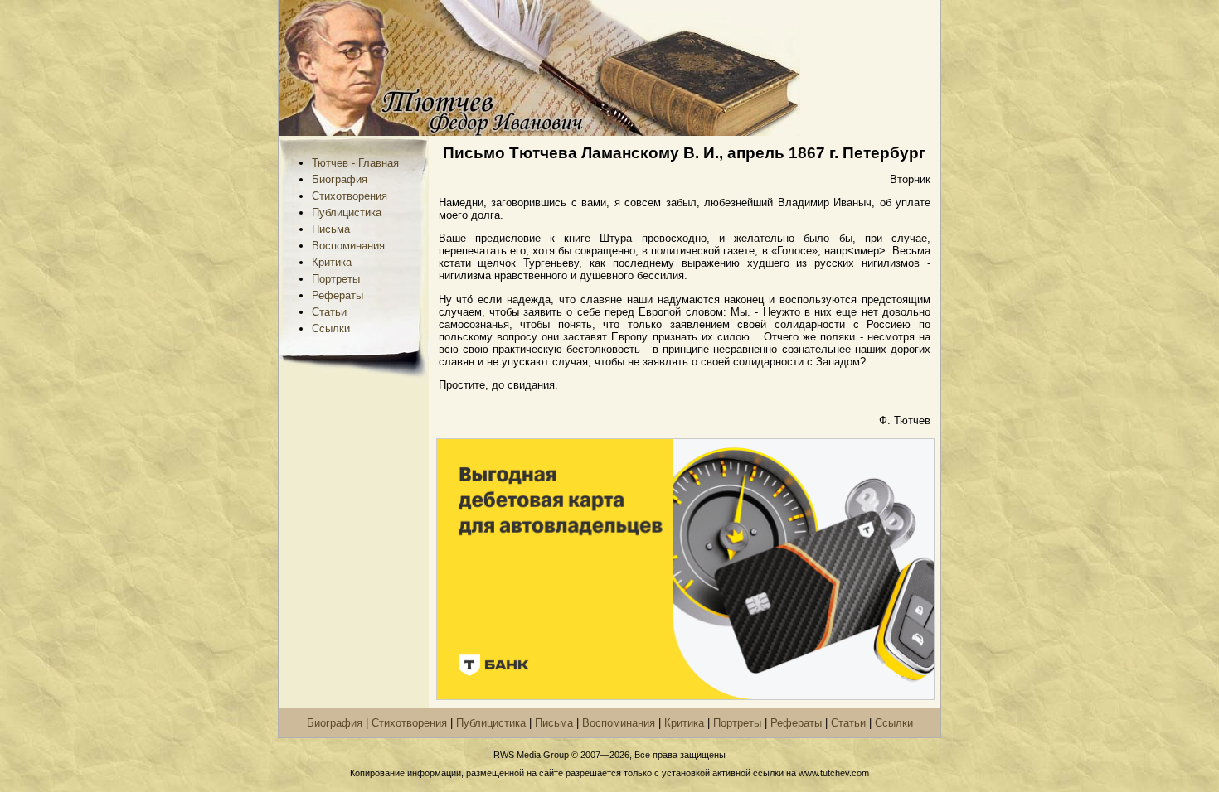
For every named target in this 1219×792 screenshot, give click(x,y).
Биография (339, 179)
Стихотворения (349, 196)
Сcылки (331, 328)
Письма (331, 229)
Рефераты (337, 295)
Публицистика (346, 212)
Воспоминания (348, 245)
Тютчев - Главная (355, 163)
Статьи (329, 312)
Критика (332, 262)
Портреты (336, 279)
